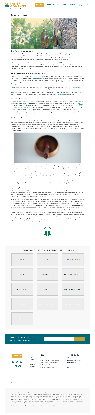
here (21, 130)
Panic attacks (21, 304)
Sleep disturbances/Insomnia (72, 304)
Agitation (21, 260)
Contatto (32, 359)
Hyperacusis (21, 274)
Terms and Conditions (45, 406)
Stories (64, 4)
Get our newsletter (71, 365)
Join (87, 4)
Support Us (39, 5)
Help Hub (42, 367)
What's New (70, 358)
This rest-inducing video (59, 94)
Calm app (13, 84)
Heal (41, 365)
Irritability (46, 289)
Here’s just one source (25, 105)
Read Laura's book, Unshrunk (74, 360)
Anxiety (47, 260)
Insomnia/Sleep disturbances (72, 274)
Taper (41, 362)
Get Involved (81, 5)
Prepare (42, 360)
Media (31, 362)
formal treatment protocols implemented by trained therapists (67, 181)
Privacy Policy (52, 406)
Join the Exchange (71, 362)
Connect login (70, 367)
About (48, 4)
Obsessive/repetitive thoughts (72, 289)
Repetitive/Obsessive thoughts (47, 304)
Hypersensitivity (46, 274)
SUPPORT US (17, 356)
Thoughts (21, 319)
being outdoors (75, 101)
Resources (72, 4)
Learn (41, 358)
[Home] (15, 5)
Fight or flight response (72, 260)
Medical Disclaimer (37, 406)
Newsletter (32, 364)
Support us (32, 366)
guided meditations (37, 78)
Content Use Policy (61, 406)
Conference (56, 4)
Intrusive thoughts (21, 289)
